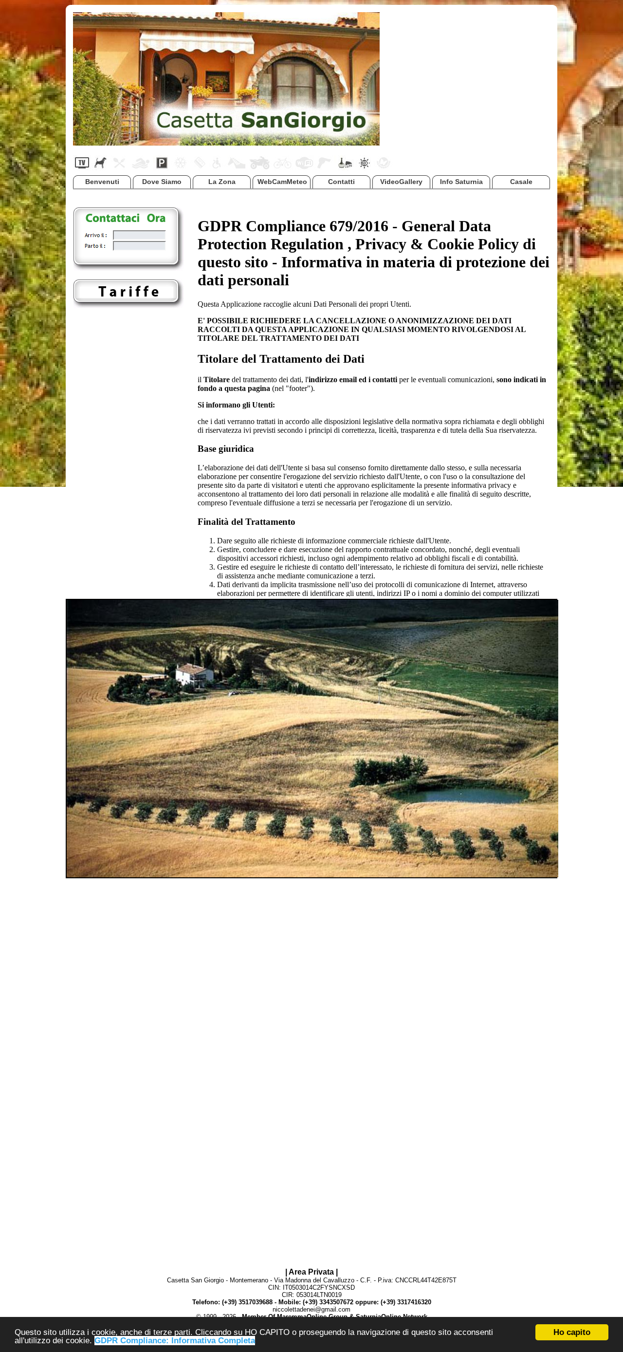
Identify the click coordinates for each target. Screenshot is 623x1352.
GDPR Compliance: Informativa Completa (174, 1340)
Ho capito (571, 1332)
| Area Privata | (311, 1272)
